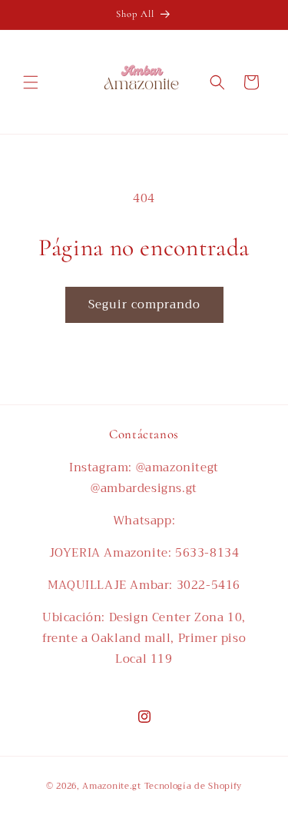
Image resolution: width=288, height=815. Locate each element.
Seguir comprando (144, 304)
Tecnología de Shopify (193, 786)
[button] (31, 82)
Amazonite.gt (111, 786)
